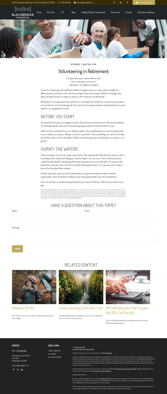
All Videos (52, 354)
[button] (39, 12)
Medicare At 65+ (23, 307)
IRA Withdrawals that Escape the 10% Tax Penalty (127, 310)
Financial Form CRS (80, 347)
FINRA (102, 379)
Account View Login (145, 2)
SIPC (107, 379)
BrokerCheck (108, 353)
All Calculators (54, 357)
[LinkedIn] (120, 2)
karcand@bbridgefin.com (85, 2)
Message (15, 227)
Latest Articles (54, 351)
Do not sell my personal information (102, 371)
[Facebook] (127, 2)
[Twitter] (114, 2)
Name (14, 210)
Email (87, 210)
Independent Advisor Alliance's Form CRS (83, 349)
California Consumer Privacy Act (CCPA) (125, 369)
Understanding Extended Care (81, 307)
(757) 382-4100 (66, 2)
